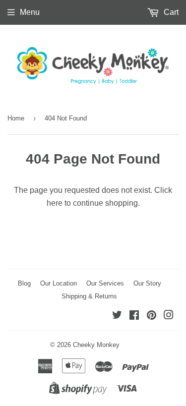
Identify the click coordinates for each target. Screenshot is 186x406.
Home (15, 118)
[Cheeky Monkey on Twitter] (117, 316)
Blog (24, 283)
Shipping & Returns (89, 296)
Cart (170, 12)
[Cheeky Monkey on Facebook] (134, 316)
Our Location (58, 283)
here (54, 203)
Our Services (105, 283)
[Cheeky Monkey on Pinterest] (151, 316)
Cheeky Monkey (96, 344)
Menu (30, 12)
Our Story (147, 283)
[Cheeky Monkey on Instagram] (169, 316)
